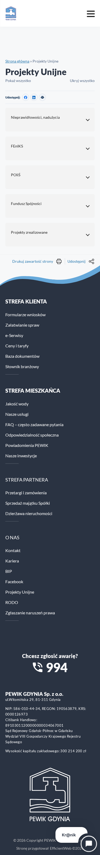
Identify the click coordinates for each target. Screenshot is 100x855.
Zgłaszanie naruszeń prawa (30, 612)
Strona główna (17, 61)
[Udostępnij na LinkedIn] (33, 97)
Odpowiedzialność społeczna (32, 434)
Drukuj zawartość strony (32, 261)
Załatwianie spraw (22, 324)
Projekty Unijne (19, 591)
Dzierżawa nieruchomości (28, 513)
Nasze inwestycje (21, 455)
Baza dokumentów (22, 356)
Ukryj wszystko (82, 81)
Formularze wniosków (25, 314)
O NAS (12, 537)
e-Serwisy (14, 335)
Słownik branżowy (22, 366)
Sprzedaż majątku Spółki (27, 502)
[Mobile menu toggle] (91, 13)
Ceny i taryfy (17, 345)
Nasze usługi (17, 414)
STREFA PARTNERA (26, 480)
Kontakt (13, 550)
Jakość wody (17, 403)
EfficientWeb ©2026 (67, 848)
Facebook (14, 581)
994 (56, 667)
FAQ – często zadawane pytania (34, 424)
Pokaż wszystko (18, 81)
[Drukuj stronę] (42, 97)
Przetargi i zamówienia (26, 492)
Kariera (12, 560)
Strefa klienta (26, 301)
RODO (11, 602)
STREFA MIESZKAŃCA (32, 390)
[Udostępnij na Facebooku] (25, 97)
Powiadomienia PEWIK (26, 445)
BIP (8, 571)
